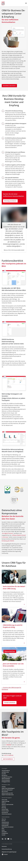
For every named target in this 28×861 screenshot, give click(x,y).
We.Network (4, 775)
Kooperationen (5, 825)
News (3, 828)
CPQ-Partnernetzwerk (6, 814)
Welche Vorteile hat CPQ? (7, 793)
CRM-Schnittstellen (6, 778)
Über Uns (4, 819)
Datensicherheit (5, 822)
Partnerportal (5, 812)
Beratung (4, 807)
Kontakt (3, 835)
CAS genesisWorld (6, 770)
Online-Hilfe (4, 799)
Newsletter (4, 831)
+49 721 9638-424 (8, 755)
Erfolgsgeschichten (6, 781)
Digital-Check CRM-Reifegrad (8, 788)
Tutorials (4, 806)
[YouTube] (8, 839)
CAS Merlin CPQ (5, 772)
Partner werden (5, 810)
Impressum (4, 846)
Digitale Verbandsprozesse (8, 794)
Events (3, 830)
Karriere (3, 820)
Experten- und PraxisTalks (7, 804)
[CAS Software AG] (3, 3)
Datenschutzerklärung (7, 849)
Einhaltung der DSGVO (8, 541)
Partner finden (5, 809)
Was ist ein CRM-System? (7, 790)
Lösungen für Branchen (7, 777)
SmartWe (4, 773)
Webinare (4, 803)
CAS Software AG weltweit (7, 827)
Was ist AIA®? (5, 791)
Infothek (3, 786)
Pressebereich (5, 833)
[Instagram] (5, 839)
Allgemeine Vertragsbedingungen (9, 851)
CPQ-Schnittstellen (6, 780)
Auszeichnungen (5, 823)
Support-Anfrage (5, 801)
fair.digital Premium (7, 533)
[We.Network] (11, 839)
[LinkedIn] (2, 839)
